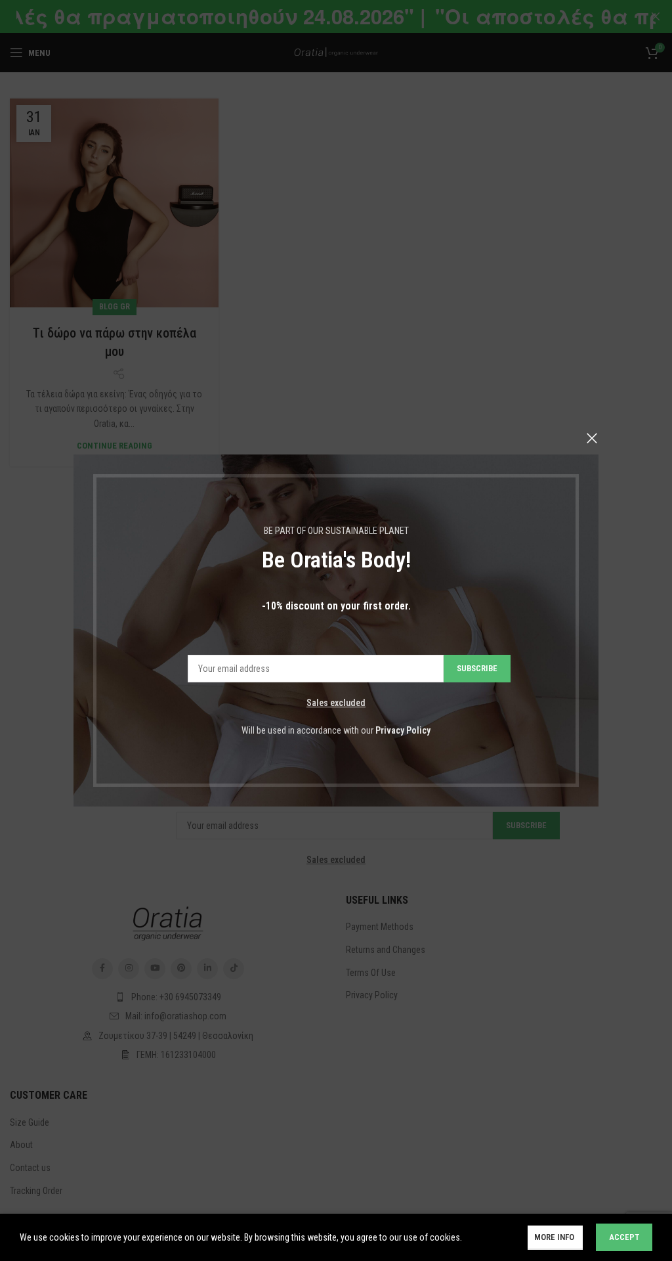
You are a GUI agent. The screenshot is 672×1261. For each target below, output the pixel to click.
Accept (624, 1237)
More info (555, 1237)
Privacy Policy (402, 730)
